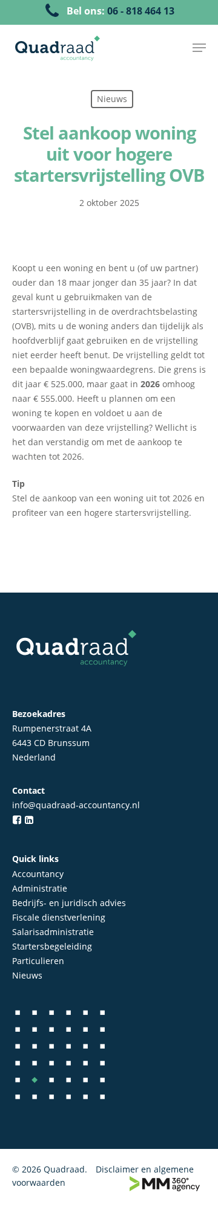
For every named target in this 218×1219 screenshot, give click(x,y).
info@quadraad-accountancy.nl (76, 805)
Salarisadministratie (53, 932)
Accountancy (38, 874)
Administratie (39, 888)
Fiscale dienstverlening (58, 917)
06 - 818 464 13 (140, 11)
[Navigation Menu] (199, 48)
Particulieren (38, 961)
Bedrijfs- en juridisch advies (69, 903)
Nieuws (27, 975)
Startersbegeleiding (52, 946)
